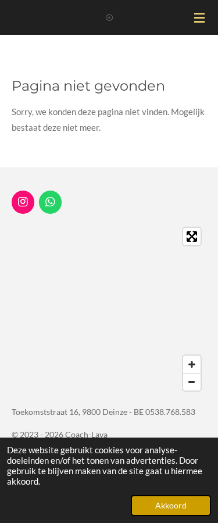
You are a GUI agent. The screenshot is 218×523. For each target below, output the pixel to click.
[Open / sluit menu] (199, 17)
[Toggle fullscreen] (192, 236)
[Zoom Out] (192, 382)
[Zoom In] (192, 364)
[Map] (109, 309)
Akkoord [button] (171, 505)
